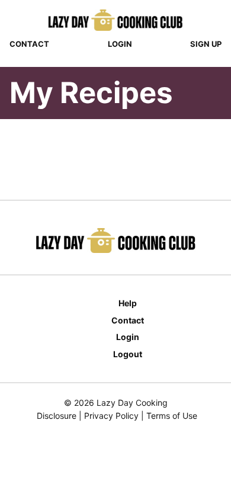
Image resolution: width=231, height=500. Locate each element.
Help (127, 303)
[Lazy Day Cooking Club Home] (115, 20)
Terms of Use (171, 416)
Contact (29, 44)
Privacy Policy (111, 416)
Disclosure (56, 416)
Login (120, 44)
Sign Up (206, 44)
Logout (127, 354)
